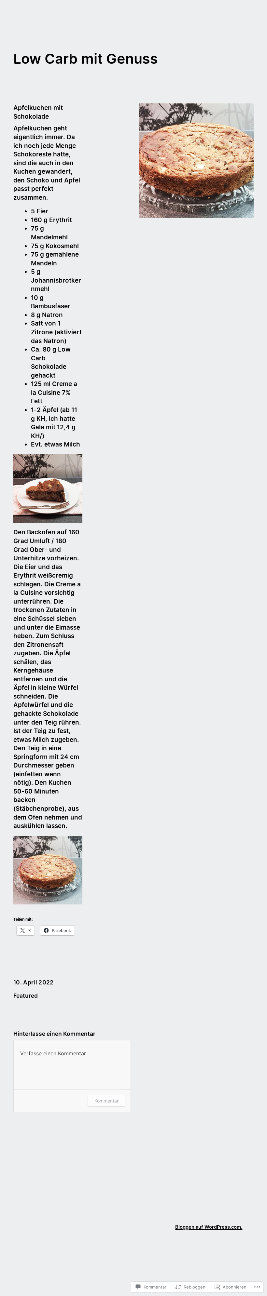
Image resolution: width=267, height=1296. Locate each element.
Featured (25, 995)
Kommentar (106, 1100)
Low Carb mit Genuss (85, 58)
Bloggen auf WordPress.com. (208, 1227)
